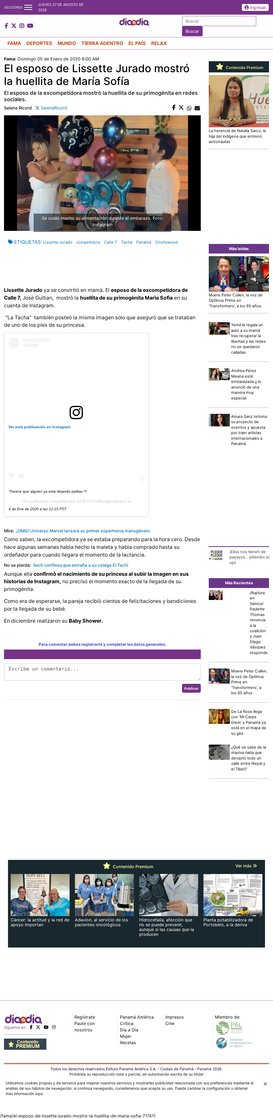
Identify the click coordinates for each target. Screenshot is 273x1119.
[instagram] (54, 1027)
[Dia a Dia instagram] (22, 26)
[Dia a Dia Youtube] (30, 26)
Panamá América (137, 1017)
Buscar (192, 31)
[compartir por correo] (197, 108)
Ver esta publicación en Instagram (39, 427)
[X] (38, 1027)
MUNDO (67, 43)
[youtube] (46, 1027)
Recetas (128, 1042)
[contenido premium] (25, 1044)
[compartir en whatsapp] (189, 108)
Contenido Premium (244, 67)
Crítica (126, 1023)
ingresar (258, 7)
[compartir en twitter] (181, 108)
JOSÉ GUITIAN (89, 501)
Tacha (126, 242)
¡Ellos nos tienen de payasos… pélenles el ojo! (249, 557)
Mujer (125, 1036)
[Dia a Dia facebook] (7, 26)
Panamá (143, 242)
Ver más (244, 865)
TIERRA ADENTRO (102, 43)
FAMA (14, 43)
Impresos (174, 1017)
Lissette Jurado (57, 242)
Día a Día (129, 1029)
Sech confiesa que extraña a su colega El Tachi (80, 565)
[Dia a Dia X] (14, 26)
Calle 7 (110, 242)
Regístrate (84, 1017)
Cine (169, 1023)
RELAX (159, 43)
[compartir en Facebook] (174, 108)
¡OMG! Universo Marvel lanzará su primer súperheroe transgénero (82, 530)
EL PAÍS (137, 43)
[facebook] (31, 1027)
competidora (88, 242)
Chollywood (166, 242)
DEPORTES (39, 43)
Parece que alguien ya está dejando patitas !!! (48, 491)
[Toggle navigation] (28, 7)
